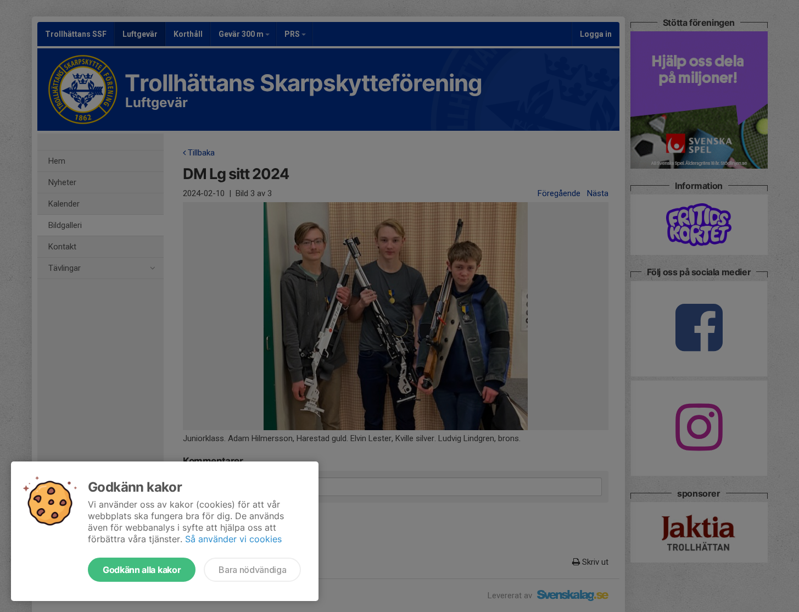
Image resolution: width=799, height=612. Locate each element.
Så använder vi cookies (233, 538)
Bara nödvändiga (252, 569)
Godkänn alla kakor (142, 569)
